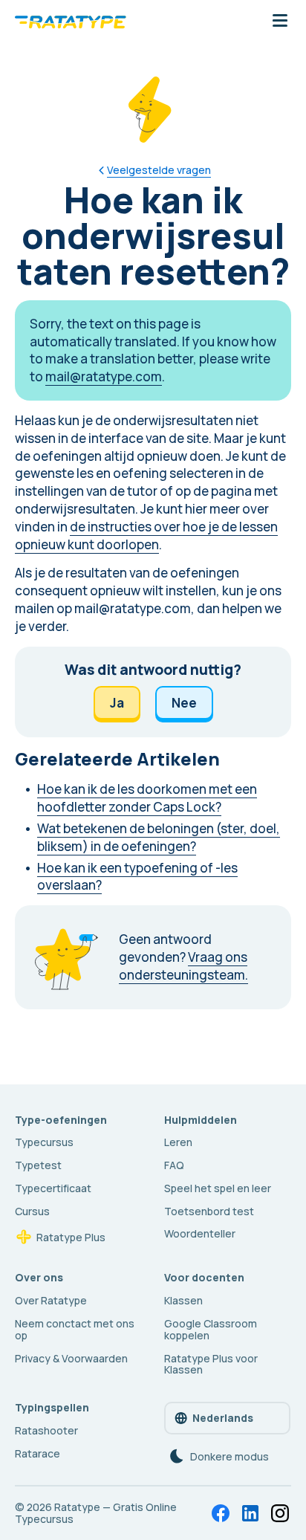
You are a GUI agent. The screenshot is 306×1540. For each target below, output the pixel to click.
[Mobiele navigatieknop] (280, 21)
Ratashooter (46, 1430)
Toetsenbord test (209, 1211)
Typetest (38, 1165)
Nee (184, 702)
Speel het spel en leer (217, 1188)
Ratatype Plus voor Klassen (211, 1364)
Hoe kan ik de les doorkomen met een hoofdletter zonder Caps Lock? (147, 797)
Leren (178, 1142)
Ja (117, 702)
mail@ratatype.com (103, 376)
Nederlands (222, 1418)
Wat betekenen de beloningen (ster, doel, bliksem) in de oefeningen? (158, 837)
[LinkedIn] (250, 1513)
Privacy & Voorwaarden (71, 1358)
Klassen (183, 1300)
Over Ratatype (51, 1300)
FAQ (174, 1165)
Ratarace (37, 1453)
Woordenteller (199, 1233)
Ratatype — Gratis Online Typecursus (96, 1513)
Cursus (32, 1211)
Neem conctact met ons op (74, 1329)
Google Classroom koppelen (210, 1329)
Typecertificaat (53, 1188)
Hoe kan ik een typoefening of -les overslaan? (137, 876)
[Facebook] (220, 1513)
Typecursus (44, 1142)
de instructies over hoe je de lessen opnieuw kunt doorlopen (146, 535)
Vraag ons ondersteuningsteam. (183, 965)
